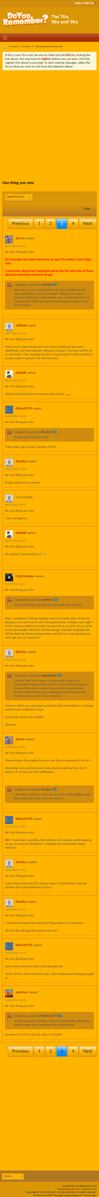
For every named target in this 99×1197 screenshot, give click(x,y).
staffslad (21, 325)
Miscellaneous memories (48, 46)
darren (20, 238)
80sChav (21, 652)
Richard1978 (24, 408)
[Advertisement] (49, 122)
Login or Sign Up (84, 3)
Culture (27, 46)
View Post (54, 284)
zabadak (21, 372)
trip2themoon (25, 576)
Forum (14, 46)
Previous (20, 223)
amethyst (22, 992)
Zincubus (21, 461)
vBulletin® (76, 1189)
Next (88, 223)
